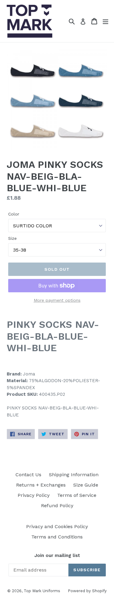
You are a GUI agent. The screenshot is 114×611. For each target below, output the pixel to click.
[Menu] (105, 21)
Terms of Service (76, 495)
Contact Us (28, 474)
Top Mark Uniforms (42, 591)
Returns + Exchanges (41, 485)
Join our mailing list (57, 555)
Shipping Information (73, 474)
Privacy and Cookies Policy (57, 526)
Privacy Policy (34, 495)
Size (12, 238)
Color (13, 214)
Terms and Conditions (57, 537)
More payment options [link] (57, 300)
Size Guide (85, 485)
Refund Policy (57, 505)
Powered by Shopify (87, 591)
